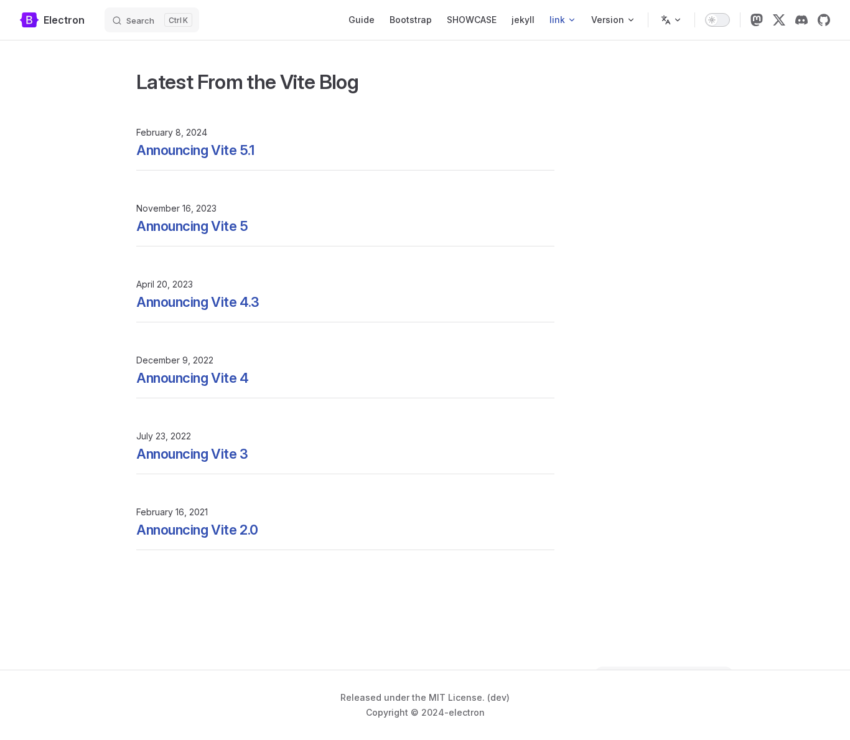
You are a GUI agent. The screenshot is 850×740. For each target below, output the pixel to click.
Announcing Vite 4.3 (197, 302)
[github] (824, 20)
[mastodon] (756, 20)
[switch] (717, 20)
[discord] (801, 20)
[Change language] (671, 20)
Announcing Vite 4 (192, 378)
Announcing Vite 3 (192, 454)
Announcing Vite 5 (192, 226)
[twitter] (779, 20)
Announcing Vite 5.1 (195, 150)
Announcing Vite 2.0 (197, 530)
